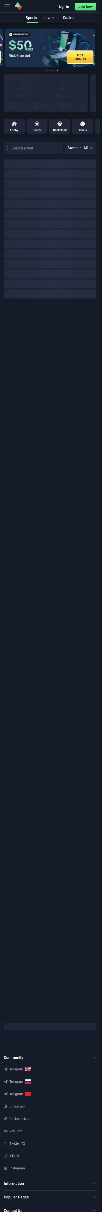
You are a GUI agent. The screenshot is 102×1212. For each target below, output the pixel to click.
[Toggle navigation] (7, 6)
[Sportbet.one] (18, 6)
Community (13, 1057)
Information (14, 1183)
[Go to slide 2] (45, 70)
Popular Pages (16, 1197)
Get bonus (80, 57)
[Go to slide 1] (42, 70)
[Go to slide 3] (53, 70)
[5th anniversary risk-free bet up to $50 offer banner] (50, 48)
